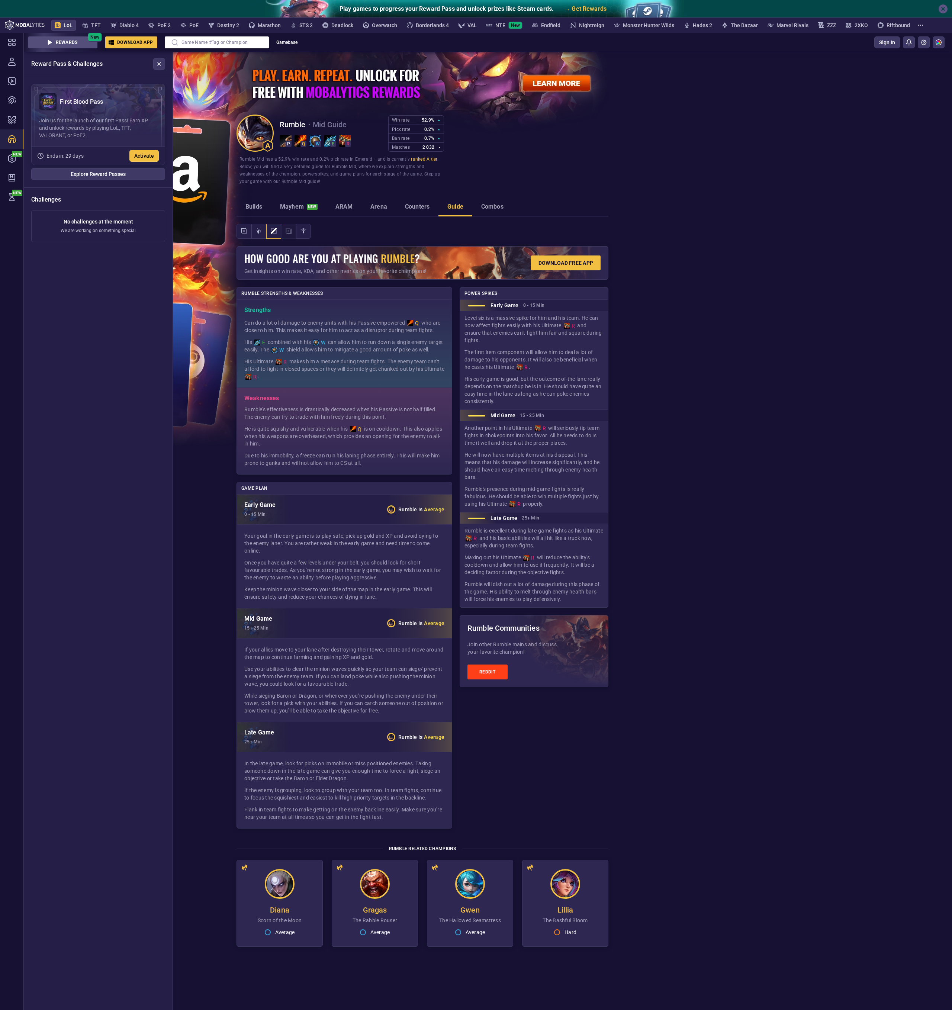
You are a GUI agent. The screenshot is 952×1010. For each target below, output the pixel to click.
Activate (144, 156)
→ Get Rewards (585, 8)
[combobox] (217, 42)
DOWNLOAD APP (135, 42)
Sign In (887, 42)
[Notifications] (909, 42)
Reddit (487, 672)
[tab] (254, 207)
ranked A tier (424, 159)
